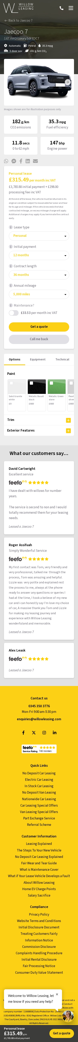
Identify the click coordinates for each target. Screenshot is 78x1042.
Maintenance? (24, 305)
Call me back (39, 339)
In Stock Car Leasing (39, 786)
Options (14, 359)
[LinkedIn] (54, 733)
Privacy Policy (39, 914)
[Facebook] (23, 733)
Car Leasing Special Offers (39, 805)
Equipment (38, 359)
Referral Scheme (39, 824)
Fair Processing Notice (39, 966)
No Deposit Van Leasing (39, 792)
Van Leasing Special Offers (39, 812)
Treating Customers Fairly (39, 933)
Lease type (21, 227)
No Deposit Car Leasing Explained (39, 856)
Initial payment (25, 246)
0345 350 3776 (39, 706)
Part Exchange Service (39, 818)
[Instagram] (44, 733)
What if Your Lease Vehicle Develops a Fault (39, 876)
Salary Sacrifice (39, 895)
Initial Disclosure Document (39, 927)
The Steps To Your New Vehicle (39, 850)
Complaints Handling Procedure (39, 953)
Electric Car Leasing (39, 779)
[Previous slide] (10, 82)
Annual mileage (25, 285)
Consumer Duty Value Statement (39, 972)
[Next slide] (68, 82)
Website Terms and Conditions (39, 921)
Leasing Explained (39, 843)
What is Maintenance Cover (39, 869)
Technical (62, 359)
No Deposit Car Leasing (39, 773)
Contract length (25, 266)
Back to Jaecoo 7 (20, 20)
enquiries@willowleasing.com (39, 719)
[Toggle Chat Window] (68, 1016)
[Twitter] (34, 733)
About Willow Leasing (39, 882)
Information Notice (39, 940)
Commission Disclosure (39, 946)
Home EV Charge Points (39, 889)
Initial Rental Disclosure (39, 959)
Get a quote (39, 326)
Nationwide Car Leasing (39, 799)
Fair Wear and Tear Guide (39, 863)
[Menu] (71, 8)
